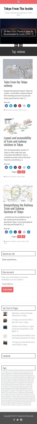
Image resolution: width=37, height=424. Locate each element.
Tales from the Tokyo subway (15, 84)
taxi (18, 400)
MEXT (4, 392)
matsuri (29, 388)
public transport (12, 396)
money (9, 392)
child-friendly (11, 377)
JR (15, 388)
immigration (16, 384)
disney (32, 377)
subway (13, 400)
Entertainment (9, 110)
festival (18, 381)
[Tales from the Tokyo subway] (18, 69)
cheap (4, 377)
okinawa (30, 392)
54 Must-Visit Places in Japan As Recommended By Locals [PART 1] (23, 328)
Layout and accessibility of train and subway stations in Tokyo (17, 141)
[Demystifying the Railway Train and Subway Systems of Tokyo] (18, 193)
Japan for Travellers (10, 176)
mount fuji (17, 392)
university (23, 404)
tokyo (28, 400)
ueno (16, 404)
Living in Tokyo (22, 110)
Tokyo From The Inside (18, 8)
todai (22, 400)
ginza (9, 384)
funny (4, 384)
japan (3, 388)
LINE (23, 388)
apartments (11, 373)
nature (24, 392)
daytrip (19, 377)
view (28, 404)
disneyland (5, 381)
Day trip (25, 377)
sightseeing (5, 400)
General (15, 110)
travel (11, 404)
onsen (4, 396)
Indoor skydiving (26, 384)
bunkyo (30, 373)
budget (24, 373)
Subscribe (7, 290)
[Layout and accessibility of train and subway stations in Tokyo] (18, 126)
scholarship (30, 396)
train (33, 400)
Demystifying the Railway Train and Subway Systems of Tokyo (18, 208)
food (31, 381)
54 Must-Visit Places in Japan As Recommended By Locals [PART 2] (18, 32)
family (12, 381)
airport (4, 373)
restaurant (22, 396)
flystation (25, 381)
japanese (10, 388)
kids (19, 388)
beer (18, 373)
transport (5, 404)
